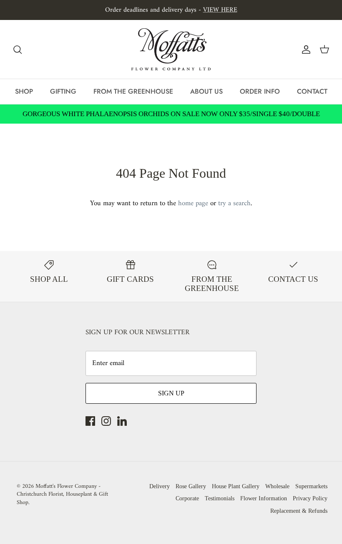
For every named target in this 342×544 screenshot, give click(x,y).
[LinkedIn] (122, 421)
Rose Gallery (191, 486)
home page (193, 203)
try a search (234, 203)
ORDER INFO (260, 91)
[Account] (304, 50)
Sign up (171, 393)
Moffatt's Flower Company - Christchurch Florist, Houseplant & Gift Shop (62, 494)
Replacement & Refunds (298, 511)
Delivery (159, 486)
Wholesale (277, 486)
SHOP (24, 91)
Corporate (187, 498)
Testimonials (219, 498)
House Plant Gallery (235, 486)
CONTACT (312, 91)
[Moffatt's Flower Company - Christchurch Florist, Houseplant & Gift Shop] (171, 49)
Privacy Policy (310, 498)
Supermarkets (311, 486)
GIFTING (63, 91)
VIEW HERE (220, 10)
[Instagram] (106, 421)
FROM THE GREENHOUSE (133, 91)
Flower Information (263, 498)
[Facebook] (90, 421)
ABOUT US (206, 91)
